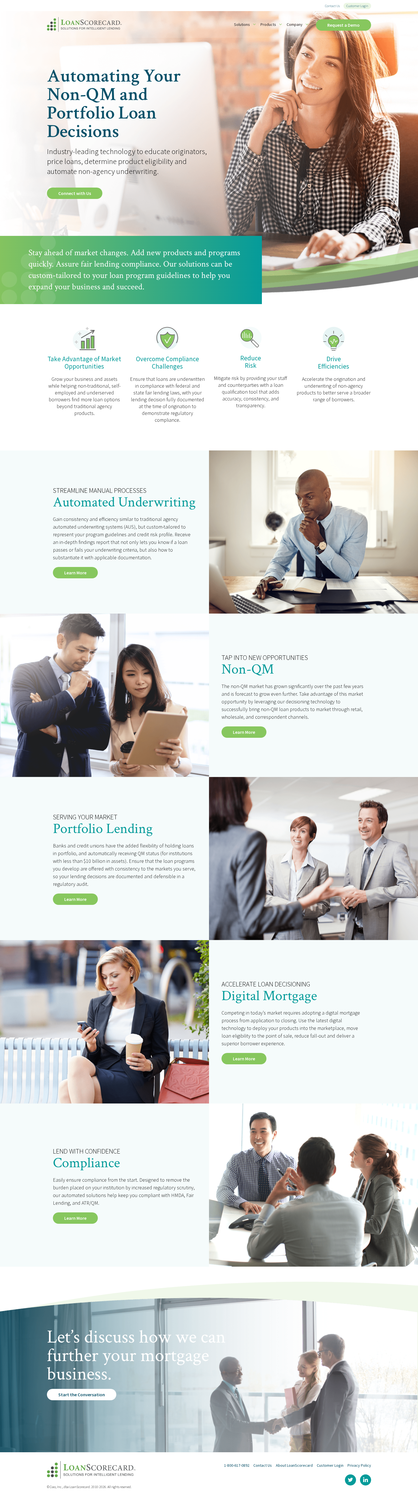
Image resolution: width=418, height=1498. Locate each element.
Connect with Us (74, 193)
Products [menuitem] (268, 24)
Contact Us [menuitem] (332, 6)
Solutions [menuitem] (242, 24)
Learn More (75, 572)
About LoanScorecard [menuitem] (294, 1465)
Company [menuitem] (295, 24)
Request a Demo (343, 25)
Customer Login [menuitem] (357, 6)
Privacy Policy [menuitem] (359, 1465)
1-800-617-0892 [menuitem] (236, 1465)
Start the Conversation (81, 1394)
